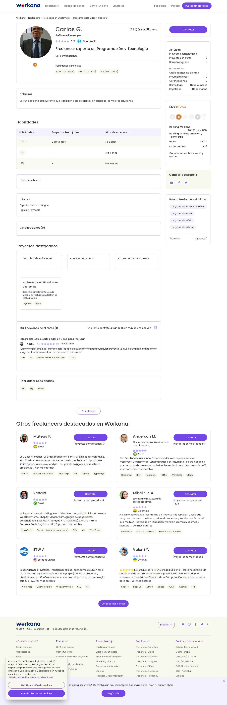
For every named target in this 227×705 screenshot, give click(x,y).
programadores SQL (182, 220)
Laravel (85, 473)
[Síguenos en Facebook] (195, 624)
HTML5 (164, 475)
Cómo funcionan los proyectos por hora (72, 658)
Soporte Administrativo (107, 666)
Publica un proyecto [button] (196, 5)
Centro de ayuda (65, 647)
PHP (23, 357)
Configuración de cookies (36, 685)
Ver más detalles (45, 467)
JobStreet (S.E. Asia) (186, 656)
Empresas (118, 5)
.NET (23, 152)
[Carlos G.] (178, 182)
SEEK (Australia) (184, 671)
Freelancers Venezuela (147, 671)
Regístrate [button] (160, 5)
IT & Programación (105, 647)
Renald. (40, 493)
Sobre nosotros (24, 647)
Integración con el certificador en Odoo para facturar (52, 339)
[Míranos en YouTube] (182, 624)
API (30, 357)
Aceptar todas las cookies (36, 693)
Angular (183, 586)
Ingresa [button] (175, 5)
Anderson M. (144, 436)
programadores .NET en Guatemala (189, 206)
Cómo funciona (99, 5)
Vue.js (171, 586)
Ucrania (142, 559)
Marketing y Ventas (105, 661)
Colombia (143, 510)
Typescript (99, 473)
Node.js (125, 586)
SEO (79, 586)
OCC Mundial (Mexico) (187, 666)
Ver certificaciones (66, 56)
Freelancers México (145, 666)
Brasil (41, 446)
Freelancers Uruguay (146, 661)
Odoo (23, 141)
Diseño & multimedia (106, 651)
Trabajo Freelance (74, 5)
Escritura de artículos (170, 531)
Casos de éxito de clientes (69, 664)
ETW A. (39, 549)
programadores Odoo (182, 227)
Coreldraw (126, 475)
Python (24, 473)
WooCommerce (64, 586)
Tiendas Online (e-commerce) (52, 530)
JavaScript (63, 473)
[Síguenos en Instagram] (189, 624)
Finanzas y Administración (109, 675)
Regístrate (113, 693)
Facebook (151, 475)
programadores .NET (182, 213)
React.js (137, 586)
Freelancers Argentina (147, 647)
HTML (138, 475)
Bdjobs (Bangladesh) (187, 647)
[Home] (28, 6)
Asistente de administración (51, 357)
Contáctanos (23, 651)
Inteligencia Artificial (43, 473)
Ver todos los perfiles (113, 603)
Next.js (161, 586)
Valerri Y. (141, 549)
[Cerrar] (223, 681)
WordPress (177, 475)
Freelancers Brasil (145, 651)
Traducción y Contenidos (109, 656)
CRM (75, 530)
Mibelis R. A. (143, 493)
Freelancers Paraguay (147, 675)
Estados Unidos (46, 559)
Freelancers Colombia (147, 656)
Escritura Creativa (145, 531)
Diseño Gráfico (44, 586)
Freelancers (52, 5)
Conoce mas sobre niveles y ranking (186, 154)
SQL (22, 163)
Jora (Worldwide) (184, 661)
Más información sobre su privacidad (31, 677)
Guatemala (89, 41)
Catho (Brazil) (183, 651)
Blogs (190, 475)
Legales (100, 671)
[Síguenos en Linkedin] (208, 624)
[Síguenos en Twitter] (201, 624)
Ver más (180, 675)
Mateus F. (42, 436)
